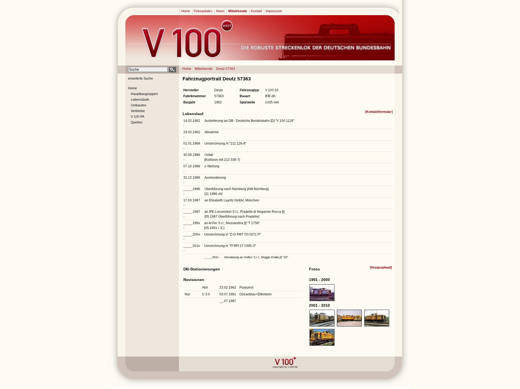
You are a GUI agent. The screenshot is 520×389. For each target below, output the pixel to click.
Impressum (274, 11)
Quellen (136, 122)
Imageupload (381, 267)
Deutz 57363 (225, 69)
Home (185, 11)
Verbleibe (138, 111)
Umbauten (138, 105)
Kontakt (256, 11)
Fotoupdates (203, 11)
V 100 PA (137, 117)
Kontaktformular (379, 112)
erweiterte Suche (140, 78)
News (220, 11)
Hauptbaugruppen (144, 94)
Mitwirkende (237, 11)
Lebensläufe (140, 100)
